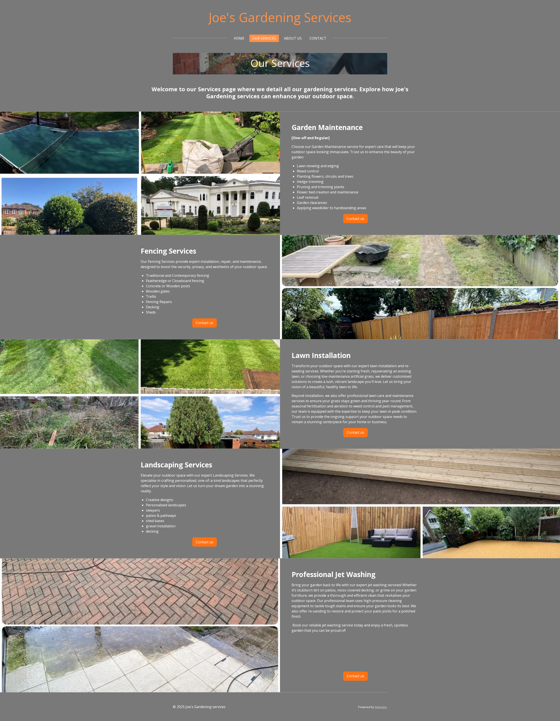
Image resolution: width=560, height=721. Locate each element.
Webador (381, 707)
